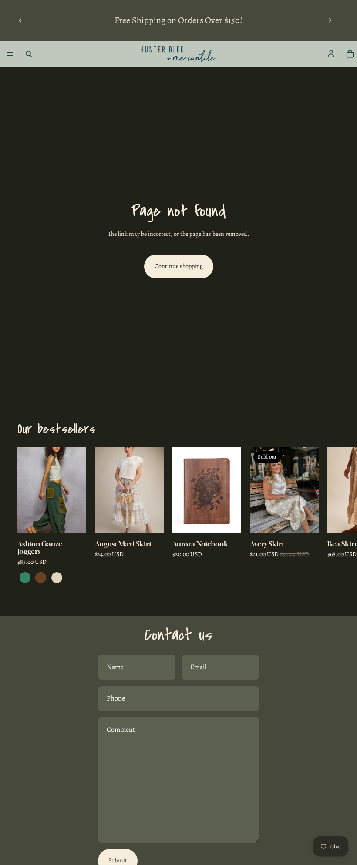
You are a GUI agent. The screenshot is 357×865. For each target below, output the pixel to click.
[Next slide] (330, 20)
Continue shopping (179, 266)
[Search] (28, 54)
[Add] (228, 520)
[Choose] (73, 520)
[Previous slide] (20, 20)
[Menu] (10, 54)
